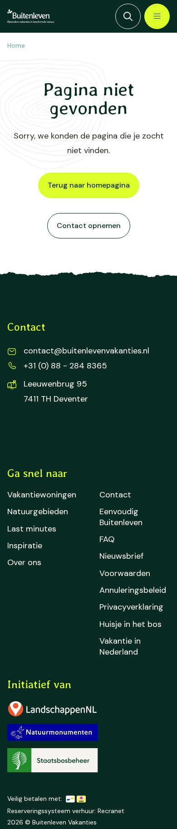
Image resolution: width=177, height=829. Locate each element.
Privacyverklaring (131, 607)
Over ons (24, 562)
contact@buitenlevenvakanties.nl (86, 350)
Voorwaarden (124, 573)
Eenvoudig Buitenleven (121, 516)
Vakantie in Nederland (120, 646)
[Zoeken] (128, 16)
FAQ (106, 539)
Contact (115, 495)
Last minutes (31, 529)
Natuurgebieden (37, 511)
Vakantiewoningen (41, 495)
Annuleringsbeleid (132, 590)
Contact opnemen (89, 225)
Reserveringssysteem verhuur (50, 811)
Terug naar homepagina (89, 185)
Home (16, 45)
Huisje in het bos (130, 624)
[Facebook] (20, 433)
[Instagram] (49, 433)
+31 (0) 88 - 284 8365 (65, 365)
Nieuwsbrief (121, 556)
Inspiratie (24, 546)
